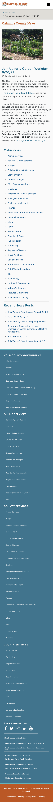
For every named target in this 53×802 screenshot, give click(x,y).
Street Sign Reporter (14, 453)
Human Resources (16, 217)
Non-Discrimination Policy (15, 738)
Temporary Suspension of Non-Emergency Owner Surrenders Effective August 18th (27, 329)
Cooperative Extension (15, 538)
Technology (13, 278)
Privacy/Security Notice (27, 797)
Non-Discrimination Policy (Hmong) (19, 764)
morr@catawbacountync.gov (31, 140)
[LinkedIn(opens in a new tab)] (25, 728)
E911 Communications (18, 184)
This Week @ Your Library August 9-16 (27, 321)
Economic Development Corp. (18, 558)
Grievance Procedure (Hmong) (17, 774)
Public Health (14, 241)
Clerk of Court (15, 175)
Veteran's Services (17, 288)
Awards (9, 368)
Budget (11, 165)
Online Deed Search (14, 440)
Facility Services (13, 591)
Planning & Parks (16, 236)
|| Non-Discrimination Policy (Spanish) (21, 768)
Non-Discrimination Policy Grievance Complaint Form (25, 749)
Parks (10, 226)
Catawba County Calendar (16, 394)
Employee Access (13, 401)
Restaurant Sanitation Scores (18, 493)
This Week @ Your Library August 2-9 (26, 341)
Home (5, 12)
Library (11, 222)
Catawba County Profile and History (20, 388)
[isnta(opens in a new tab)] (19, 728)
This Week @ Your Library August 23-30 (28, 312)
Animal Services (15, 156)
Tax (9, 274)
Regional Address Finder (16, 479)
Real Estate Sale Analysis (16, 473)
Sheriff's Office (15, 255)
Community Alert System (16, 420)
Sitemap (42, 797)
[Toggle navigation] (49, 5)
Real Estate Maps (13, 466)
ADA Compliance (12, 361)
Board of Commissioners (20, 160)
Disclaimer (11, 797)
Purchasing (13, 245)
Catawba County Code (15, 381)
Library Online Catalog (15, 433)
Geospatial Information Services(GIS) (26, 212)
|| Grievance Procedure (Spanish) (18, 778)
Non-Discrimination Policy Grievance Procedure (24, 743)
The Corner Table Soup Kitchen (18, 93)
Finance (11, 208)
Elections (12, 189)
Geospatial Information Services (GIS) (21, 605)
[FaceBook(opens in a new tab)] (6, 728)
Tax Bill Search (12, 486)
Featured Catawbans (18, 292)
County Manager (16, 179)
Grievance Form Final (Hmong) (17, 755)
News (14, 12)
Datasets (9, 426)
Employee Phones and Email (17, 407)
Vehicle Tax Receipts (14, 460)
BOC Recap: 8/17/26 (18, 316)
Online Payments (13, 446)
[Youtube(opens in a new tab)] (32, 728)
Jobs (8, 499)
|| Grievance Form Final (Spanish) (18, 759)
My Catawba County (18, 297)
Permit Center (14, 231)
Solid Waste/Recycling (19, 269)
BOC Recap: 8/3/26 (17, 336)
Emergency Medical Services (22, 193)
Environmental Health (18, 203)
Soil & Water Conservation (21, 264)
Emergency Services (18, 198)
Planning (9, 638)
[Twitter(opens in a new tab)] (12, 728)
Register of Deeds (17, 250)
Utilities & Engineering (19, 283)
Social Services (15, 259)
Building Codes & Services (21, 170)
